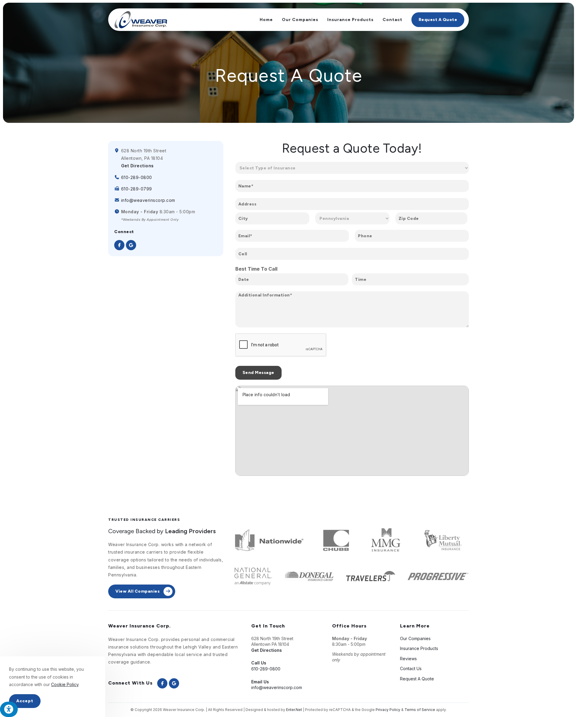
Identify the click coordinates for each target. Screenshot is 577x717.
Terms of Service (420, 709)
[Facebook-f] (119, 245)
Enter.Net (294, 709)
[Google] (131, 245)
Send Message (258, 372)
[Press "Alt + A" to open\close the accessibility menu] (9, 709)
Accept (24, 700)
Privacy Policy (388, 709)
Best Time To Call (256, 269)
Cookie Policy (64, 684)
